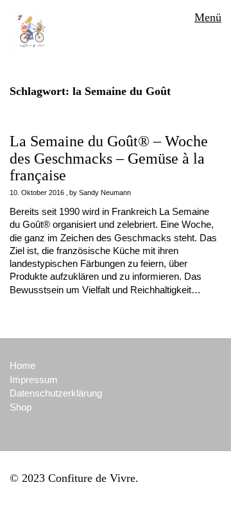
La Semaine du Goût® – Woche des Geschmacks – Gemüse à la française (109, 158)
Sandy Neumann (105, 192)
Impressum (34, 379)
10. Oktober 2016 (37, 192)
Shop (20, 407)
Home (22, 365)
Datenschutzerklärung (56, 393)
